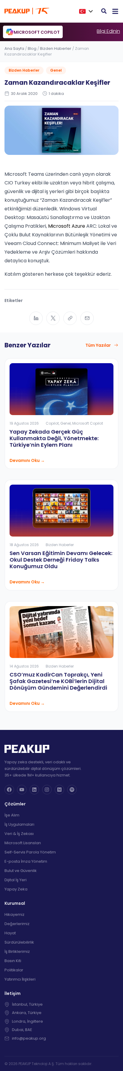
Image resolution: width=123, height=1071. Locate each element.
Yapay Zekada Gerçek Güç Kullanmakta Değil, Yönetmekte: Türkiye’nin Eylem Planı (54, 438)
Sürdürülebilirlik (19, 942)
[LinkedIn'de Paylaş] (36, 318)
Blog (32, 48)
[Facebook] (9, 789)
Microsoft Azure (66, 226)
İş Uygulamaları (19, 824)
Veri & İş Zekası (19, 833)
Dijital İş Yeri (15, 880)
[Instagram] (47, 789)
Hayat (10, 933)
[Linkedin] (34, 789)
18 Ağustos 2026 (24, 544)
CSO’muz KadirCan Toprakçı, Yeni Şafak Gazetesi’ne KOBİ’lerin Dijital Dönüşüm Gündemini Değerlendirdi (58, 681)
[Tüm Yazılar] (116, 345)
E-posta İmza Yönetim (25, 861)
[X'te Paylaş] (53, 318)
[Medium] (59, 789)
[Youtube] (22, 789)
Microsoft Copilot (87, 423)
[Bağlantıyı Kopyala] (70, 318)
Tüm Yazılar (98, 345)
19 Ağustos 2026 (24, 423)
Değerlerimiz (17, 924)
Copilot (52, 423)
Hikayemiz (14, 914)
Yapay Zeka (15, 889)
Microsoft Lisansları (22, 843)
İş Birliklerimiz (17, 951)
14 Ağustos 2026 (24, 666)
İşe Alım (11, 815)
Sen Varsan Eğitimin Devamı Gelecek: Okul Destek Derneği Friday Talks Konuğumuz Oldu (61, 559)
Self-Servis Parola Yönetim (30, 852)
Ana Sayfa (14, 48)
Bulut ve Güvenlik (20, 870)
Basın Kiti (12, 961)
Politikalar (13, 970)
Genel (56, 70)
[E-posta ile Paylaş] (87, 318)
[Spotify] (72, 789)
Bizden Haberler (55, 48)
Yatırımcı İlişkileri (20, 979)
